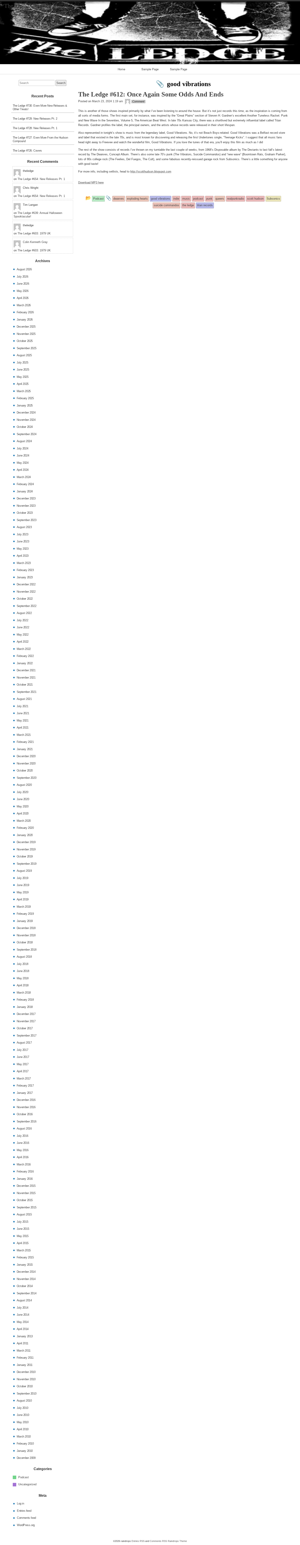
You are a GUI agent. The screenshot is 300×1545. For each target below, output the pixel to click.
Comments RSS (158, 1541)
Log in (20, 1503)
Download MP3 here (91, 182)
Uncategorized (27, 1484)
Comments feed (26, 1517)
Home (121, 69)
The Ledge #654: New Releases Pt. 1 (41, 179)
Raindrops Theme (177, 1541)
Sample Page (150, 69)
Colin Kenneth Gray (35, 242)
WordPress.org (26, 1524)
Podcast (23, 1477)
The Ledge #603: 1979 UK (34, 233)
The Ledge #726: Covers (27, 150)
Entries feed (24, 1510)
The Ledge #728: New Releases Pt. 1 (35, 128)
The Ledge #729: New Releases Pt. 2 (35, 118)
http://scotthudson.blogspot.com (150, 171)
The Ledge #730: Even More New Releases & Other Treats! (40, 107)
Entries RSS (138, 1541)
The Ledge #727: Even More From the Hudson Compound (40, 139)
